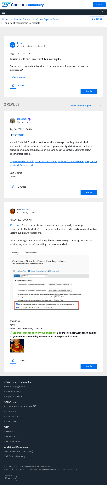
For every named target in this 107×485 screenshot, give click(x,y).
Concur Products (12, 416)
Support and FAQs (13, 396)
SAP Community (12, 441)
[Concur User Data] (100, 105)
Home (5, 19)
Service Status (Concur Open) (18, 451)
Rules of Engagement (14, 386)
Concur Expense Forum (47, 19)
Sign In (99, 5)
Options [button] (98, 19)
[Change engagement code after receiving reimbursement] (95, 105)
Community (35, 5)
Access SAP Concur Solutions (18, 406)
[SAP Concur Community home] (13, 5)
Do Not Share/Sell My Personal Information (44, 469)
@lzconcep (18, 135)
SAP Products (11, 436)
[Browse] (5, 12)
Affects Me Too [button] (19, 77)
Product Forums (22, 19)
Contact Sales (10, 421)
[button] (97, 43)
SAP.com (8, 431)
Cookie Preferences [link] (69, 469)
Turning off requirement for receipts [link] (22, 23)
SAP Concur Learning (14, 456)
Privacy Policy (9, 469)
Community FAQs (12, 391)
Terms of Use (21, 469)
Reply (89, 91)
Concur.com (10, 411)
